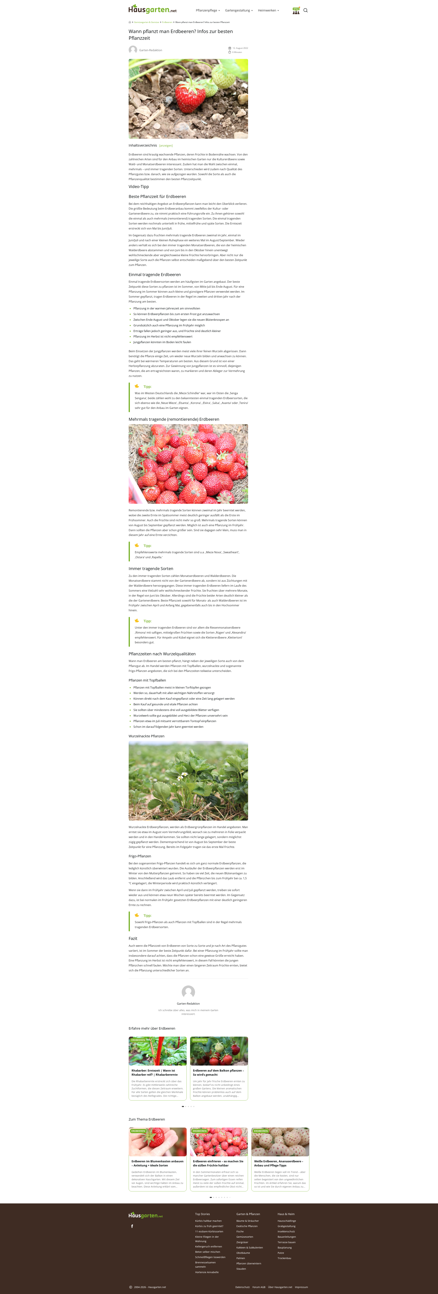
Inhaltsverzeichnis (151, 145)
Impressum (301, 1287)
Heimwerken (267, 10)
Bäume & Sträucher (247, 1220)
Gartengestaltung (237, 10)
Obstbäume (243, 1252)
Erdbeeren (167, 22)
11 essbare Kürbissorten (209, 1231)
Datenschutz (242, 1287)
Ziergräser (242, 1242)
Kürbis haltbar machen (208, 1220)
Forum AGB (259, 1287)
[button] (219, 10)
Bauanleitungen (287, 1236)
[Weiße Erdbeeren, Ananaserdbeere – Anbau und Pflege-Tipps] (280, 1142)
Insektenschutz (286, 1231)
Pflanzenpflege (206, 10)
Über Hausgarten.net (280, 1287)
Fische (240, 1231)
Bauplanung (285, 1247)
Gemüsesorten (244, 1236)
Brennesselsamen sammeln (205, 1264)
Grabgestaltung (286, 1226)
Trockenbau (284, 1258)
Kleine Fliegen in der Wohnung (207, 1239)
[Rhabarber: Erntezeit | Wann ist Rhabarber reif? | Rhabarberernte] (157, 1051)
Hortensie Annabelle (207, 1272)
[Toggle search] (305, 10)
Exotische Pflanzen (247, 1226)
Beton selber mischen (207, 1251)
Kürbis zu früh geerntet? (209, 1226)
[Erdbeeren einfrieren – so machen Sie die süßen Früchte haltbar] (219, 1142)
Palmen (240, 1258)
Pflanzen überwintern (248, 1263)
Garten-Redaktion (150, 50)
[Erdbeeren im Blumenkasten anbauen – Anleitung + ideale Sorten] (157, 1142)
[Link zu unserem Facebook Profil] (132, 1226)
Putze (281, 1252)
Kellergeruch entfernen (208, 1246)
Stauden (241, 1268)
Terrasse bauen (287, 1242)
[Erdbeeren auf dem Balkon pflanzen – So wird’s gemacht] (219, 1051)
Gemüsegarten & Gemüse (146, 22)
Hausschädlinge (287, 1220)
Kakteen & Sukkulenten (249, 1247)
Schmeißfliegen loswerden (210, 1257)
